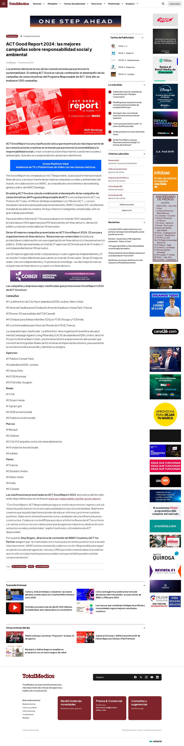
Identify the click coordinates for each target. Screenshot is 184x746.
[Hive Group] (165, 435)
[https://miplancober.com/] (55, 276)
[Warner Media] (165, 276)
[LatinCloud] (165, 586)
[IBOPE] (55, 165)
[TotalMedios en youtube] (152, 677)
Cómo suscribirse (29, 707)
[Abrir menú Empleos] (137, 3)
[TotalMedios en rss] (157, 677)
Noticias (37, 3)
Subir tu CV (127, 210)
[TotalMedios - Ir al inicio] (19, 4)
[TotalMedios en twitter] (141, 677)
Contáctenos (28, 714)
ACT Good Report (19, 566)
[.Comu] (165, 304)
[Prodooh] (165, 511)
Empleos (130, 3)
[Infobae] (165, 179)
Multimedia (114, 3)
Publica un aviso (127, 204)
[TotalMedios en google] (146, 677)
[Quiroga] (165, 556)
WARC (31, 566)
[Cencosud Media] (165, 68)
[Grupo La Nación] (165, 151)
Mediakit (25, 718)
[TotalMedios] (42, 676)
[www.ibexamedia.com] (165, 451)
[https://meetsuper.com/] (165, 466)
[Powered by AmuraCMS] (155, 742)
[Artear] (165, 496)
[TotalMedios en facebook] (135, 677)
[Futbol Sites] (165, 386)
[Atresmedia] (165, 359)
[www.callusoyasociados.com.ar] (165, 601)
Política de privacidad (30, 730)
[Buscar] (163, 3)
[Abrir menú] (3, 3)
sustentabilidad (42, 566)
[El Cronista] (165, 526)
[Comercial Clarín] (165, 541)
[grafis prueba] (165, 20)
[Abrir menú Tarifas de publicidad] (87, 3)
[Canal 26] (165, 331)
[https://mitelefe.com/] (165, 123)
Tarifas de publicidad (74, 3)
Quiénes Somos (29, 704)
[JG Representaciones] (165, 414)
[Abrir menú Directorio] (104, 3)
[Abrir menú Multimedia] (122, 3)
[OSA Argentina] (75, 21)
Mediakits (53, 3)
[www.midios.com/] (165, 41)
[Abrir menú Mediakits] (60, 3)
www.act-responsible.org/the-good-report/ (74, 498)
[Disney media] (165, 96)
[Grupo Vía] (165, 481)
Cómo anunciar (28, 711)
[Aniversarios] (165, 227)
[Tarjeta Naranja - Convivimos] (165, 571)
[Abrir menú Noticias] (44, 3)
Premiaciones (12, 36)
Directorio (96, 3)
